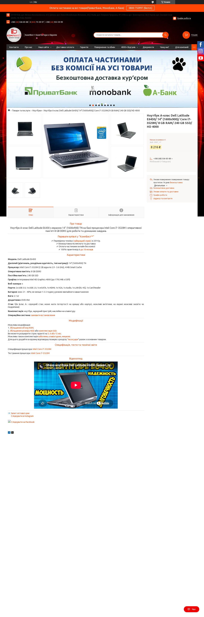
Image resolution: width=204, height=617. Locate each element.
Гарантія (84, 47)
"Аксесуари (72, 339)
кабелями (43, 336)
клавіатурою (55, 336)
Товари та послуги (21, 110)
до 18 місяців (86, 249)
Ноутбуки (37, 110)
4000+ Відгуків (128, 47)
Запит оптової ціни (20, 413)
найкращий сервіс (82, 241)
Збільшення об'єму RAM (21, 328)
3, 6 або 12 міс (54, 333)
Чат (194, 609)
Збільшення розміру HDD (22, 331)
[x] (12, 433)
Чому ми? (164, 47)
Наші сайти (43, 47)
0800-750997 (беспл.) (140, 8)
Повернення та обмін (104, 47)
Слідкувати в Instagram (22, 416)
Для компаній (181, 47)
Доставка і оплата (65, 47)
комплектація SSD (48, 331)
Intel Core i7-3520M (42, 349)
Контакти (14, 47)
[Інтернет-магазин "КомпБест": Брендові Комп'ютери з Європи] (13, 34)
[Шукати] (165, 35)
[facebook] (9, 433)
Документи (148, 47)
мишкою (66, 336)
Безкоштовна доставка (164, 188)
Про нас (28, 47)
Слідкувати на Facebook (22, 422)
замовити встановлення (43, 315)
